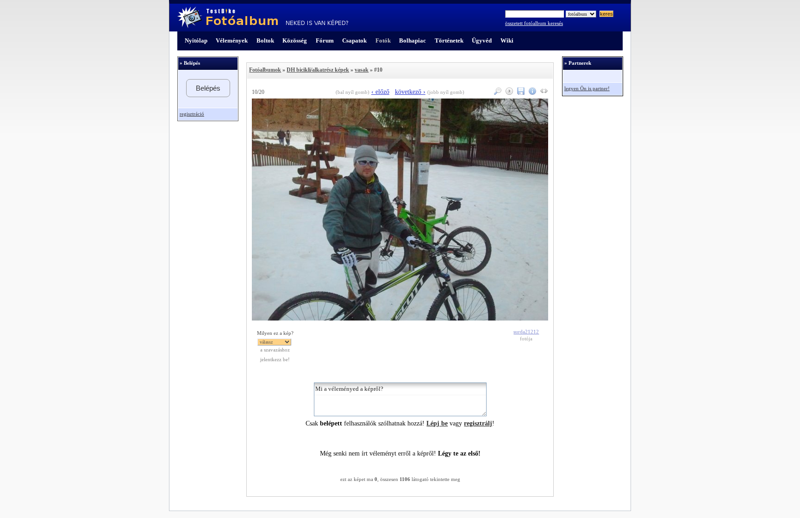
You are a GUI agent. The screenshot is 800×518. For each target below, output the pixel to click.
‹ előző (380, 91)
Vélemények (232, 40)
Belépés (208, 88)
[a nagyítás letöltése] (520, 92)
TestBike (262, 17)
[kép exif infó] (531, 92)
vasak (362, 70)
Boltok (265, 40)
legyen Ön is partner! (587, 88)
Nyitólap (196, 40)
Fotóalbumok (265, 70)
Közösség (294, 40)
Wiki (506, 40)
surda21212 (526, 331)
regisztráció (192, 114)
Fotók (383, 40)
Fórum (325, 40)
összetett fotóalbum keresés (534, 23)
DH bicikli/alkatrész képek (318, 70)
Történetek (449, 40)
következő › (410, 91)
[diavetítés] (508, 92)
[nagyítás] (496, 92)
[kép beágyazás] (543, 92)
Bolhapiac (412, 40)
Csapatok (354, 40)
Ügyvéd (482, 40)
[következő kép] (400, 318)
